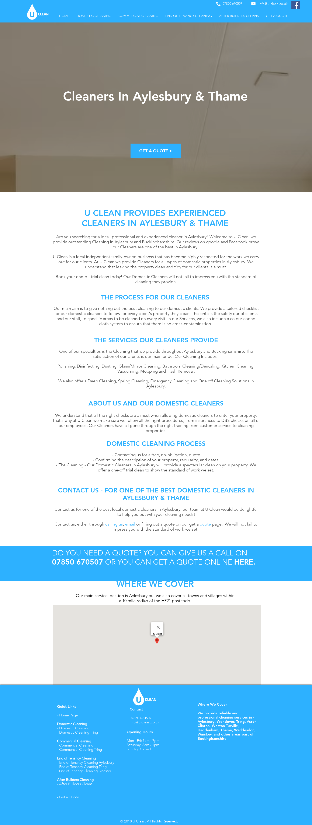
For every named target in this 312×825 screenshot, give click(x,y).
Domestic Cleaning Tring (78, 732)
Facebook (238, 241)
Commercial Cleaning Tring (80, 749)
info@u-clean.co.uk (144, 722)
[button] (94, 16)
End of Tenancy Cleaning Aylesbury (86, 762)
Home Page (68, 715)
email (130, 524)
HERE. (244, 561)
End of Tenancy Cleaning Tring (83, 767)
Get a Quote (69, 797)
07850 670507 (77, 561)
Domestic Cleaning (74, 728)
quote (205, 524)
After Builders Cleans (75, 784)
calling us (114, 524)
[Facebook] (295, 5)
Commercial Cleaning (76, 745)
